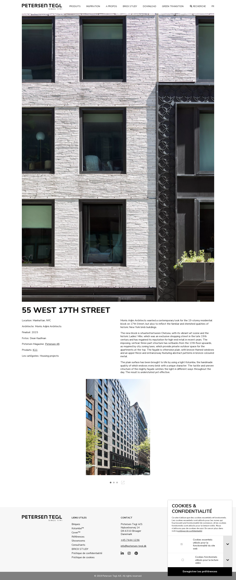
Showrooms (78, 540)
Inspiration (93, 6)
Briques (76, 524)
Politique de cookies (82, 557)
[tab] (227, 544)
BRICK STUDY (80, 549)
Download (149, 6)
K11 (35, 350)
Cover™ (76, 532)
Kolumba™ (78, 528)
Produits (75, 6)
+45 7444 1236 (130, 540)
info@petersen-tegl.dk (133, 546)
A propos (111, 6)
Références (78, 536)
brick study (130, 6)
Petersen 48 (52, 344)
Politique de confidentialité (82, 553)
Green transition (173, 6)
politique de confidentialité (189, 531)
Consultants (78, 545)
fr (213, 6)
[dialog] (200, 538)
